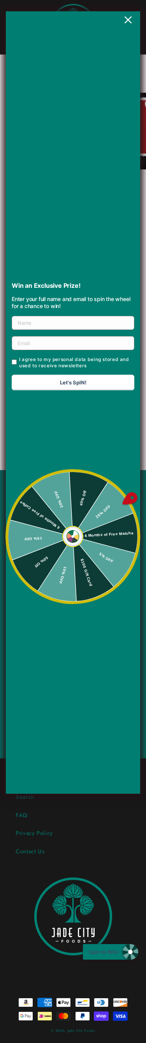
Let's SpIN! (73, 382)
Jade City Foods (81, 1030)
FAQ (22, 815)
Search (25, 797)
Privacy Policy (34, 833)
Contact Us (30, 851)
